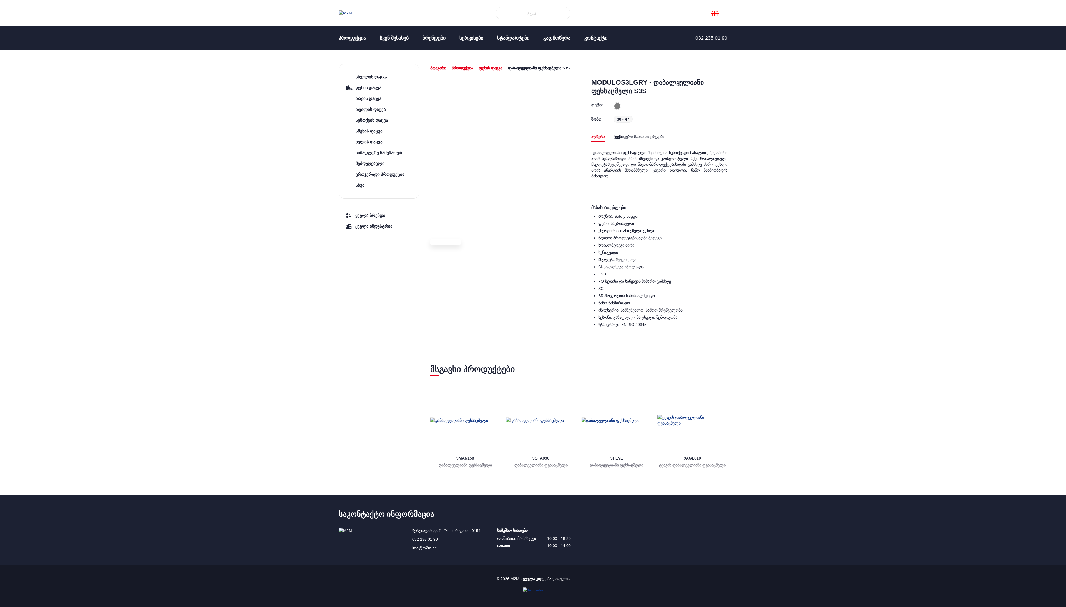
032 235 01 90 (425, 539)
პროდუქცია (352, 38)
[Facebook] (11, 83)
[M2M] (345, 13)
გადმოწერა (556, 38)
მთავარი (438, 68)
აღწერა (598, 136)
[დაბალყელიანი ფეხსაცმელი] (465, 420)
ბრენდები (434, 38)
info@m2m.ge (424, 548)
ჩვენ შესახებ (394, 38)
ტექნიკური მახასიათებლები (639, 136)
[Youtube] (11, 105)
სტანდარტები (513, 38)
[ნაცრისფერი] (617, 106)
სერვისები (471, 38)
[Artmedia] (533, 590)
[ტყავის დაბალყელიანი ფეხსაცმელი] (692, 420)
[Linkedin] (11, 94)
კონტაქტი (595, 38)
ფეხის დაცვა (490, 68)
